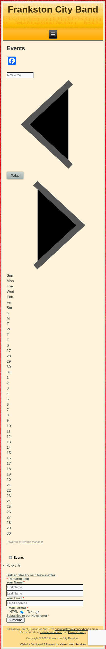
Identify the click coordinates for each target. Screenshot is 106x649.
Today (15, 175)
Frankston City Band (53, 9)
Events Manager (32, 541)
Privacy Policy (77, 632)
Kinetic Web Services (73, 644)
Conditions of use (51, 632)
